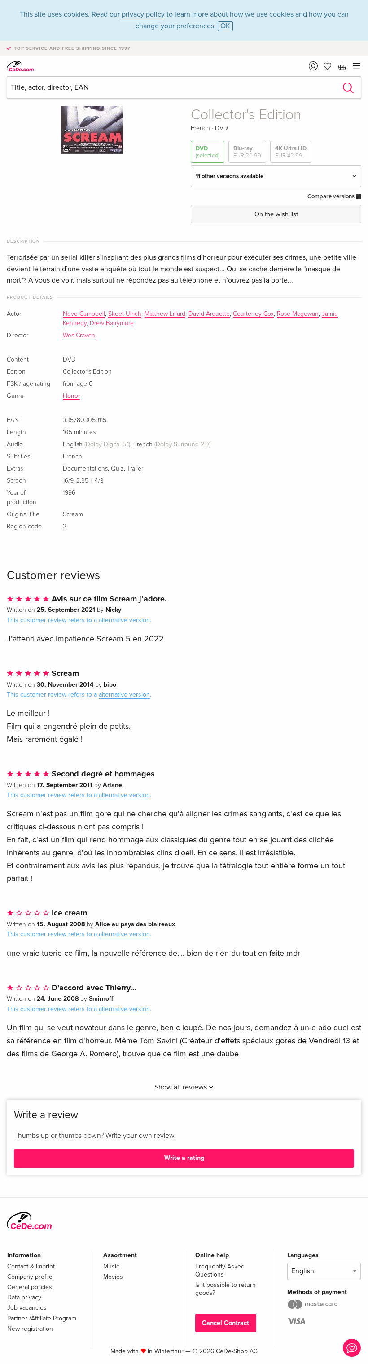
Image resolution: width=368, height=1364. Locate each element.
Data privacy (24, 1297)
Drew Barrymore (112, 323)
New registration (30, 1329)
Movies (113, 1277)
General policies (29, 1287)
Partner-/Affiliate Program (41, 1318)
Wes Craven (79, 335)
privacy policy (143, 14)
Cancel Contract (225, 1323)
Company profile (30, 1277)
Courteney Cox (253, 314)
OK (225, 26)
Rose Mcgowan (298, 314)
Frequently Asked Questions (220, 1270)
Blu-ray (247, 152)
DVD (207, 152)
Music (111, 1266)
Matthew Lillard (165, 314)
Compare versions (331, 196)
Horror (71, 396)
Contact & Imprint (31, 1266)
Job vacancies (27, 1308)
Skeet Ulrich (124, 314)
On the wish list (276, 214)
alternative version (124, 620)
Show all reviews (181, 1087)
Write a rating (184, 1158)
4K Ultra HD (291, 152)
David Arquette (209, 314)
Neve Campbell (84, 314)
